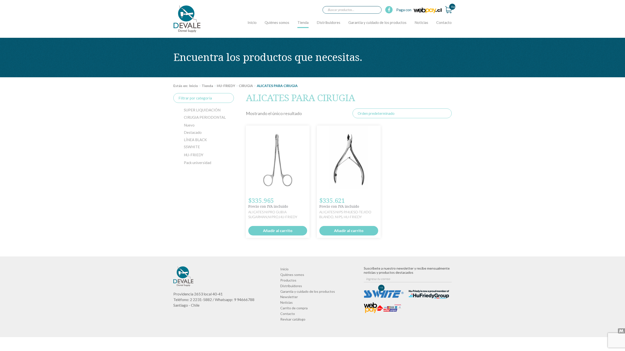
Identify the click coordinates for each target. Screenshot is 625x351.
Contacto (444, 22)
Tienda (303, 22)
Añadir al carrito (277, 230)
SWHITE (192, 147)
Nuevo (189, 125)
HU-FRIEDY (226, 86)
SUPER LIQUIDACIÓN (202, 110)
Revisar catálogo (292, 319)
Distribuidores (328, 22)
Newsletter (289, 297)
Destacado (193, 132)
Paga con (404, 10)
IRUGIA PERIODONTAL (205, 117)
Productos (288, 280)
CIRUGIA (246, 86)
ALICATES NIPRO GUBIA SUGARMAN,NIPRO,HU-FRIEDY (187, 18)
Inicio (252, 22)
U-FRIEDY (193, 155)
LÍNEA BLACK (195, 139)
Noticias (421, 22)
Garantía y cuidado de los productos (377, 22)
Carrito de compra (294, 308)
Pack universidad (197, 162)
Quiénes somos (277, 22)
